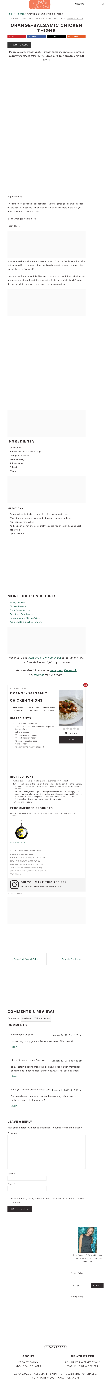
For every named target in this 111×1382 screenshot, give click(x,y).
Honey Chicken (17, 602)
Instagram (56, 670)
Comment (12, 1133)
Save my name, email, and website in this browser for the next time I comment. (47, 1200)
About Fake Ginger (28, 1366)
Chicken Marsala (18, 606)
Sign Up (70, 1362)
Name (11, 1173)
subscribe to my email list (44, 657)
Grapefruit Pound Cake (25, 959)
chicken (20, 13)
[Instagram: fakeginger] (15, 884)
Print (71, 740)
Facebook (70, 670)
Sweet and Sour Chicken (22, 614)
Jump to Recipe (20, 45)
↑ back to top (55, 1347)
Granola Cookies (71, 959)
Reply (14, 1047)
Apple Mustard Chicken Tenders (26, 622)
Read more (87, 1261)
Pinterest (38, 675)
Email (11, 1184)
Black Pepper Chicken (20, 610)
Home (10, 13)
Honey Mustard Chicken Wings (25, 618)
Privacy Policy (77, 1273)
